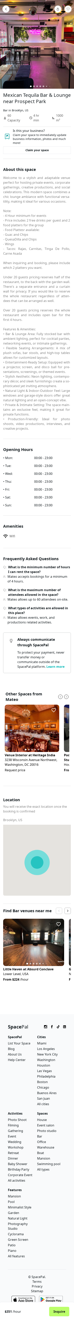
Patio (12, 1245)
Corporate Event (20, 1175)
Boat (40, 1153)
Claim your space (37, 150)
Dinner (13, 1158)
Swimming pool (48, 1164)
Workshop (15, 1147)
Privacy (37, 1286)
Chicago (43, 1087)
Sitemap (37, 1291)
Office (41, 1142)
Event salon (45, 1125)
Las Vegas (44, 1071)
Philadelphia (46, 1076)
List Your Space (19, 1043)
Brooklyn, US (12, 820)
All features (16, 1256)
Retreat (13, 1153)
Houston (43, 1065)
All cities (43, 1104)
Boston (42, 1082)
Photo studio (46, 1131)
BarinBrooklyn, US (15, 110)
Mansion (43, 1158)
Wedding (14, 1142)
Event (12, 1136)
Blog (11, 1049)
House (42, 1120)
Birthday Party (18, 1169)
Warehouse (45, 1147)
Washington (46, 1060)
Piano (12, 1250)
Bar (39, 1136)
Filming (13, 1125)
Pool (11, 1202)
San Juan (43, 1098)
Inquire (59, 1311)
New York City (47, 1054)
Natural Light (17, 1218)
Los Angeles (46, 1049)
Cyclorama (16, 1234)
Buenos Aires (47, 1093)
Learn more (55, 666)
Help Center (17, 1060)
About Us (15, 1054)
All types (43, 1169)
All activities (16, 1180)
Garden (13, 1213)
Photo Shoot (17, 1120)
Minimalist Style (19, 1207)
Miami (41, 1043)
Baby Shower (17, 1164)
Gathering (15, 1131)
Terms (37, 1281)
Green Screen (18, 1239)
